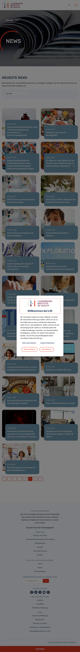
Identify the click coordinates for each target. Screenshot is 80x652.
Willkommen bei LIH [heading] (40, 310)
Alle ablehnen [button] (47, 349)
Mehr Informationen (29, 343)
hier (41, 338)
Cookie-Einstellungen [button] (47, 343)
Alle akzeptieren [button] (29, 349)
